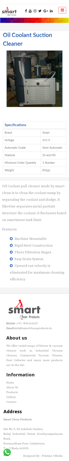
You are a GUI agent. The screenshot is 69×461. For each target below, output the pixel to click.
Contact (11, 402)
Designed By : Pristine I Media (43, 456)
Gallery (11, 397)
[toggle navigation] (62, 10)
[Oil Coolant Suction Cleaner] (34, 79)
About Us (12, 387)
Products (12, 392)
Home (10, 382)
